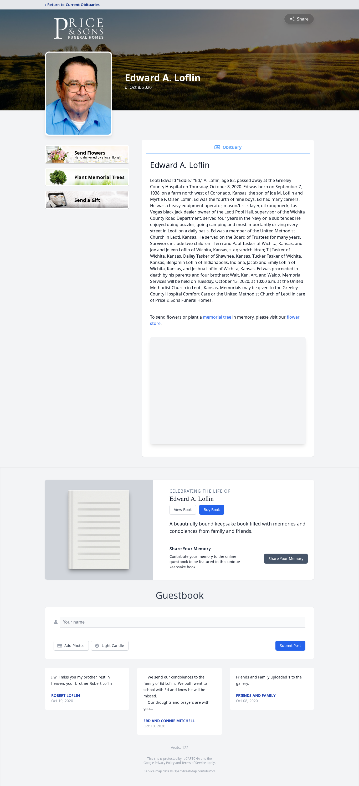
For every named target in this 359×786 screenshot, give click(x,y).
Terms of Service (194, 763)
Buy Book (212, 509)
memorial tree (217, 317)
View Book (183, 509)
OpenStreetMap (185, 771)
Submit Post (290, 645)
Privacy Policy (165, 763)
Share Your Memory (286, 558)
